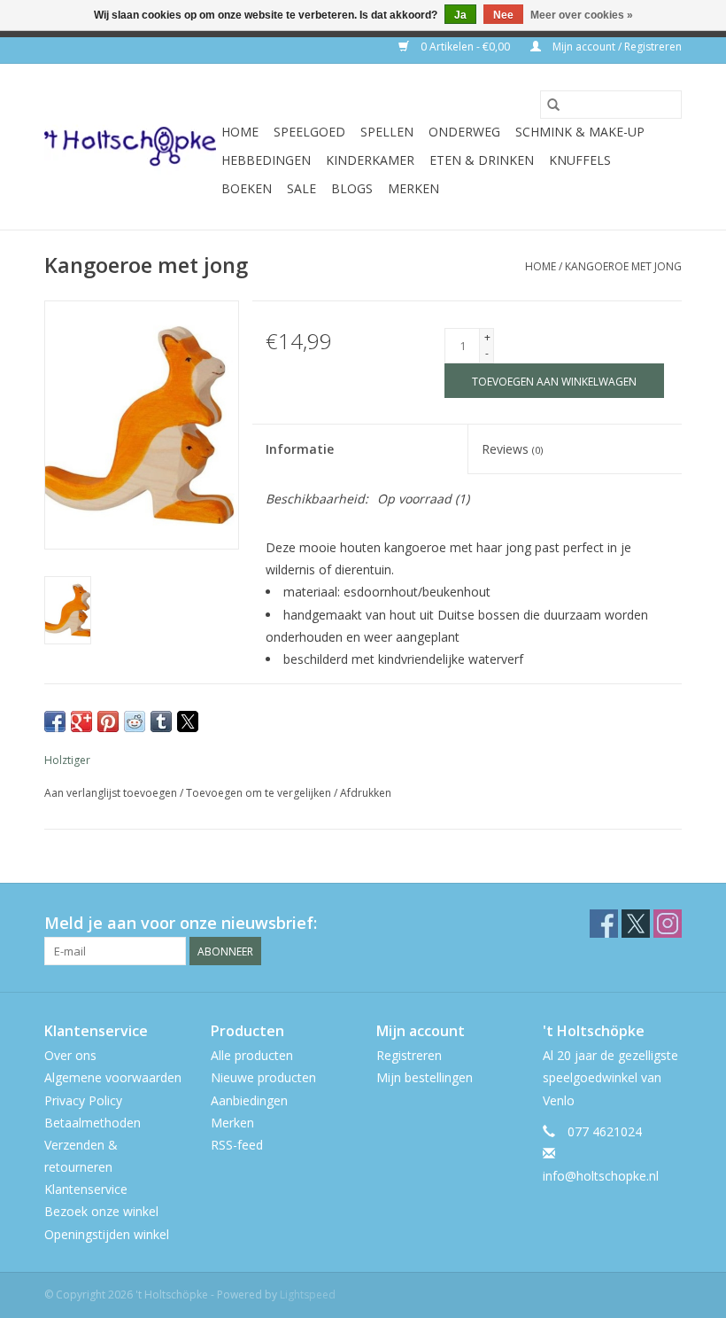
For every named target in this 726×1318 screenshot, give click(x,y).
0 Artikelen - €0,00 (465, 46)
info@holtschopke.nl (601, 1175)
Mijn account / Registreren (616, 46)
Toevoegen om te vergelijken (260, 792)
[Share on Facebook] (55, 721)
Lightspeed (308, 1294)
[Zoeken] (553, 104)
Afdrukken (365, 792)
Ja (460, 15)
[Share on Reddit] (134, 721)
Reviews (512, 449)
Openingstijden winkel (106, 1234)
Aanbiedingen (249, 1100)
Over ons (70, 1055)
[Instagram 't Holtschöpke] (667, 923)
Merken (413, 188)
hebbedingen (266, 160)
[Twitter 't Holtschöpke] (636, 923)
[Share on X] (187, 721)
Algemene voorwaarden (113, 1077)
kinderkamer (370, 160)
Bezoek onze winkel (101, 1211)
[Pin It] (108, 721)
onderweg (464, 131)
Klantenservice (85, 1189)
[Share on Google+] (81, 721)
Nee (503, 15)
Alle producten (252, 1055)
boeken (246, 188)
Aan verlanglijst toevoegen (112, 792)
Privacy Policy (83, 1100)
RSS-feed (237, 1144)
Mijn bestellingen (424, 1077)
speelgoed (309, 131)
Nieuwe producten (263, 1077)
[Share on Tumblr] (161, 721)
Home (240, 131)
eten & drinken (481, 160)
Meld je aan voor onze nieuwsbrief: (180, 923)
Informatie (300, 449)
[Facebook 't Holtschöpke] (604, 923)
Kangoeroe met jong (623, 266)
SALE (301, 188)
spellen (386, 131)
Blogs (352, 188)
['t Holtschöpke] (130, 147)
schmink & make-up (580, 131)
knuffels (580, 160)
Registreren (409, 1055)
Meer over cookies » (581, 15)
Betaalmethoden (92, 1122)
